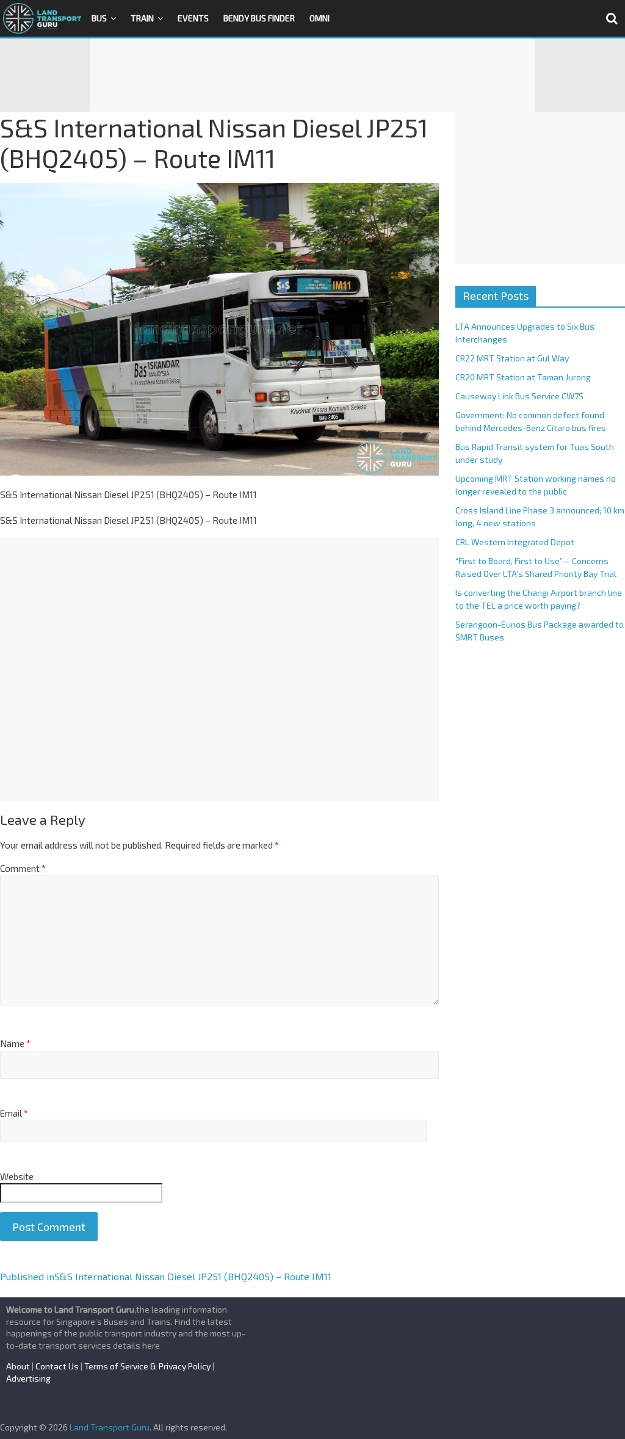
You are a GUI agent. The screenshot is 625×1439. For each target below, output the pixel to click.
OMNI (319, 18)
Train (142, 18)
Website (17, 1176)
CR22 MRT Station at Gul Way (512, 358)
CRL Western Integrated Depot (514, 542)
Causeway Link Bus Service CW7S (519, 396)
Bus (99, 18)
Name (15, 1043)
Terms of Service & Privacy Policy (147, 1366)
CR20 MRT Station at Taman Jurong (523, 377)
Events (193, 18)
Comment (23, 868)
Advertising (28, 1378)
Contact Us (57, 1366)
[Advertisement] (312, 75)
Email (14, 1112)
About (18, 1366)
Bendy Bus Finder (259, 18)
